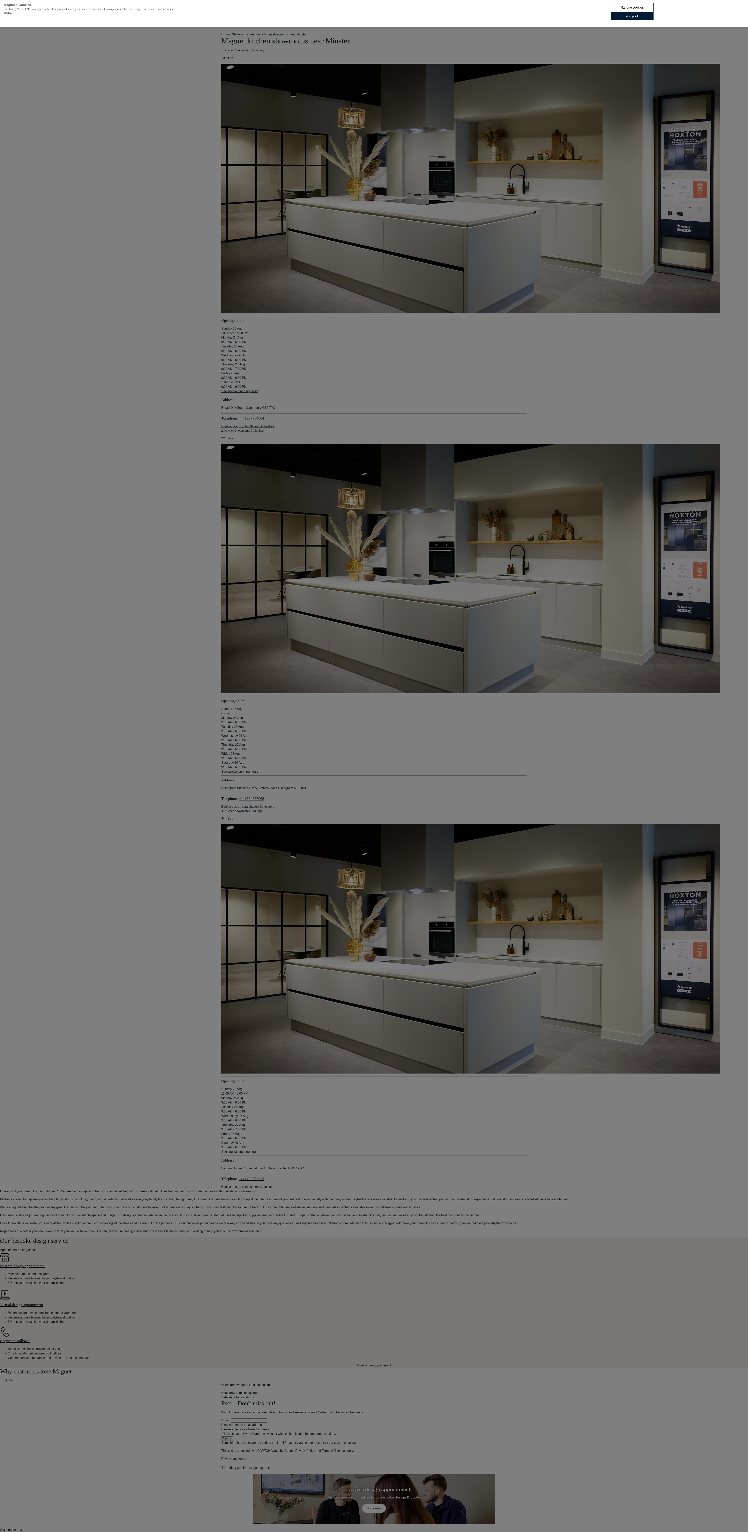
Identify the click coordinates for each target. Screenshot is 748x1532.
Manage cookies (632, 7)
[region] (374, 13)
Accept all (632, 15)
